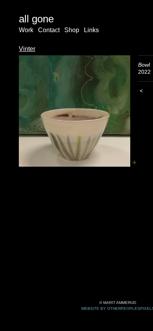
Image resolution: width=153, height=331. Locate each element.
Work (26, 30)
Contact (49, 30)
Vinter (27, 48)
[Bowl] (74, 111)
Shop (71, 30)
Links (91, 30)
